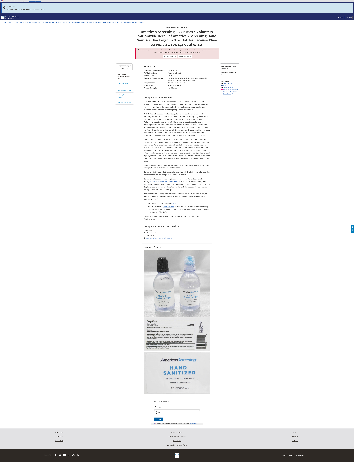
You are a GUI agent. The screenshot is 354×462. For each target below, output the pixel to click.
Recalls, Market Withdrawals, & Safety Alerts (27, 22)
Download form (168, 207)
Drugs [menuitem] (223, 75)
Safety (10, 22)
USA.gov (295, 441)
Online (173, 203)
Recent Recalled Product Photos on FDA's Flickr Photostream (230, 92)
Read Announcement (170, 56)
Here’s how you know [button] (34, 1)
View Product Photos (185, 56)
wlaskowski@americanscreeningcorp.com (165, 182)
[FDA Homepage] (10, 17)
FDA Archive (59, 432)
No (159, 412)
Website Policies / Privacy (177, 436)
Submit (158, 419)
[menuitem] (230, 68)
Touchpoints (193, 423)
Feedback (352, 229)
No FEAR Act (177, 441)
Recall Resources (123, 83)
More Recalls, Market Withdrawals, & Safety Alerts (125, 66)
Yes (159, 407)
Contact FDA (48, 455)
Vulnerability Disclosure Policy (177, 445)
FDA (224, 85)
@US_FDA (226, 83)
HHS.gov (295, 436)
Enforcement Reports (124, 90)
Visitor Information (177, 432)
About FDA (59, 436)
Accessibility (59, 441)
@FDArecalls (227, 87)
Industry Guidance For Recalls (125, 96)
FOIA (294, 432)
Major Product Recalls (124, 102)
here (44, 9)
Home (4, 22)
